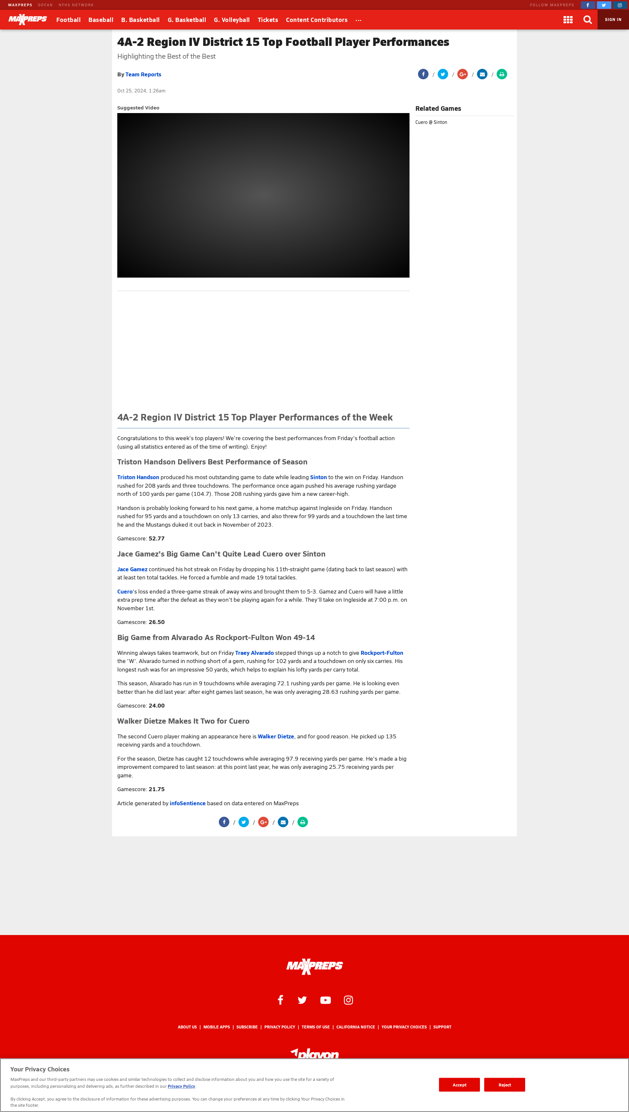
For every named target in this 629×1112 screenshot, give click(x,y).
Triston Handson (138, 477)
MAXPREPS (20, 4)
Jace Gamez (132, 569)
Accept (460, 1085)
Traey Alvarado (254, 652)
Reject (505, 1085)
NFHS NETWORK (76, 4)
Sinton (318, 477)
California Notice (355, 1027)
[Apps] (568, 19)
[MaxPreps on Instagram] (620, 5)
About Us (187, 1027)
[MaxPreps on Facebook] (588, 5)
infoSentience (188, 803)
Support (442, 1027)
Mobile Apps (216, 1027)
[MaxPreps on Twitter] (604, 5)
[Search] (588, 19)
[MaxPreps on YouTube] (325, 999)
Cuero (125, 591)
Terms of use (316, 1027)
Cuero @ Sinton (431, 122)
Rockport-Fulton (382, 652)
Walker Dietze (276, 736)
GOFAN (45, 4)
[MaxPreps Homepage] (314, 967)
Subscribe (247, 1027)
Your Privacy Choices (404, 1027)
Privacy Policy (279, 1027)
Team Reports (143, 74)
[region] (314, 1085)
